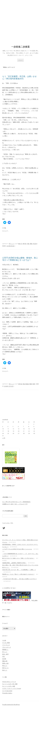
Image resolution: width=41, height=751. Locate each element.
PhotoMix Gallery (7, 693)
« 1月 (3, 438)
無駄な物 (4, 661)
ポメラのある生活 (7, 691)
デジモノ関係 (6, 643)
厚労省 (24, 244)
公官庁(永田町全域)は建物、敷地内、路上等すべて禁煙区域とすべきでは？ (20, 258)
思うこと (11, 244)
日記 (3, 656)
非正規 (35, 244)
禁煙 (33, 384)
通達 (31, 244)
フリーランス (6, 645)
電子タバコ (5, 668)
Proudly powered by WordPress (11, 704)
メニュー (20, 60)
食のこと (4, 670)
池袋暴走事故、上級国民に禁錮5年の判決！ (14, 563)
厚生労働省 (26, 384)
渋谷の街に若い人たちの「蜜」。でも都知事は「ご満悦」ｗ (19, 570)
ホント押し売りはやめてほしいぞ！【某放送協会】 (16, 502)
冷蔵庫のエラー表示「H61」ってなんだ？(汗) (14, 504)
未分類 (4, 659)
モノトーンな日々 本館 (8, 686)
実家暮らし (5, 649)
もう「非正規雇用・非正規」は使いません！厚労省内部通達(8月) (19, 77)
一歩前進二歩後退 (20, 46)
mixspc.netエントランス (9, 681)
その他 (4, 640)
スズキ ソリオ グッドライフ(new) (11, 688)
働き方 (20, 244)
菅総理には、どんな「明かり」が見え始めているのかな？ (18, 574)
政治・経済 (5, 654)
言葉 (28, 244)
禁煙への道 (5, 663)
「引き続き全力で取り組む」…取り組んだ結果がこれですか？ (19, 579)
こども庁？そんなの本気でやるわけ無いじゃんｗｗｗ (17, 549)
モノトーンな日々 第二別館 (9, 684)
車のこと (4, 665)
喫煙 (30, 384)
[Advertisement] (20, 21)
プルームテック (6, 647)
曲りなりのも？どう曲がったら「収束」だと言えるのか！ (18, 558)
